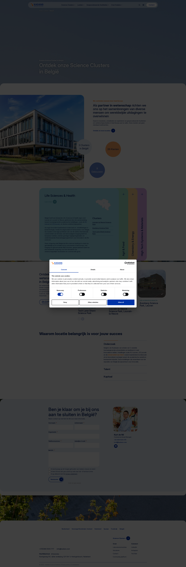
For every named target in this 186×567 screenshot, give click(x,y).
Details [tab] (93, 269)
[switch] (82, 294)
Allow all (121, 302)
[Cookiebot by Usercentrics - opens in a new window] (126, 263)
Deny (65, 302)
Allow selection (93, 302)
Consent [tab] (64, 269)
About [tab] (122, 269)
